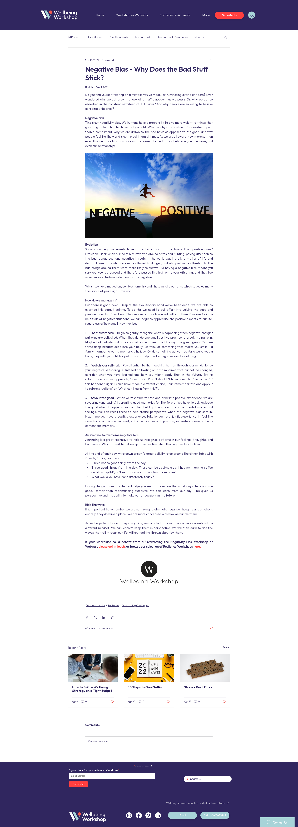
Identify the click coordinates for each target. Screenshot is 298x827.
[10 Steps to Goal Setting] (149, 668)
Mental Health (143, 37)
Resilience (113, 605)
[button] (225, 37)
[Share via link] (112, 617)
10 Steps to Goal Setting (145, 687)
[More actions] (211, 60)
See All (226, 647)
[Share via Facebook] (86, 617)
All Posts (73, 37)
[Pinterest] (148, 815)
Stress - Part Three (198, 687)
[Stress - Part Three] (205, 668)
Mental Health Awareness (173, 37)
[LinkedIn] (158, 815)
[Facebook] (139, 815)
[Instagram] (129, 815)
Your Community (118, 37)
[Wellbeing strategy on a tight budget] (93, 668)
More (198, 37)
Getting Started (93, 37)
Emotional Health (95, 605)
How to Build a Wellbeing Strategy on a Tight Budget (92, 689)
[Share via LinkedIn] (103, 617)
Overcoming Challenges (135, 605)
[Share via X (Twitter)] (95, 617)
